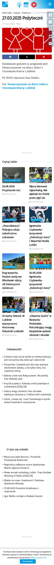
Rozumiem (28, 561)
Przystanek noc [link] (12, 180)
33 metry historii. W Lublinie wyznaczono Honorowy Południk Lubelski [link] (13, 323)
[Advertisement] (27, 124)
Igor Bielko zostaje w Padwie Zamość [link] (23, 496)
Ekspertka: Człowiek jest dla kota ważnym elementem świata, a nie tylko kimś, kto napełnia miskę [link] (26, 367)
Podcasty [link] (36, 220)
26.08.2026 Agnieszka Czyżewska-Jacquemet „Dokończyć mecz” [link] (40, 280)
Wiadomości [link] (37, 180)
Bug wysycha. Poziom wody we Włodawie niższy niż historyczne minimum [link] (12, 280)
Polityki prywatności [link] (38, 558)
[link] (5, 4)
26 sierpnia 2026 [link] (10, 194)
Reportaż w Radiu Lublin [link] (40, 266)
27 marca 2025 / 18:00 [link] (11, 24)
